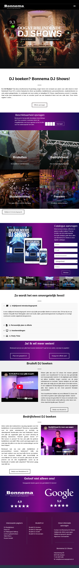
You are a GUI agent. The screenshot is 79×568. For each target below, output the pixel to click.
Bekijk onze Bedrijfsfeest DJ (19, 471)
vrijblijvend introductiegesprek (17, 311)
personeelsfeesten (58, 91)
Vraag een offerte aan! (59, 356)
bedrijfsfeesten (47, 91)
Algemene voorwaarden (61, 536)
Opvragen (60, 124)
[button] (74, 6)
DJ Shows (51, 93)
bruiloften (39, 91)
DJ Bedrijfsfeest (9, 527)
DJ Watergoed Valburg (11, 531)
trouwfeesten (54, 375)
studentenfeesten (70, 91)
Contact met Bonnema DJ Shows (64, 530)
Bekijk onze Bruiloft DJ (59, 409)
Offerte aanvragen (39, 105)
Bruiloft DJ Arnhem (35, 527)
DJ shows (59, 372)
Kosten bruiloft (8, 538)
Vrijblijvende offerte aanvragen (63, 532)
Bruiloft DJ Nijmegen (35, 529)
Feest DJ (7, 529)
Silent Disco (7, 536)
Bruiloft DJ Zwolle (34, 531)
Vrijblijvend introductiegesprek (13, 212)
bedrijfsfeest (5, 428)
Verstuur (65, 272)
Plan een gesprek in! (20, 356)
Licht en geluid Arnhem (11, 534)
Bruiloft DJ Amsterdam (36, 534)
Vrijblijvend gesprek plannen (62, 534)
